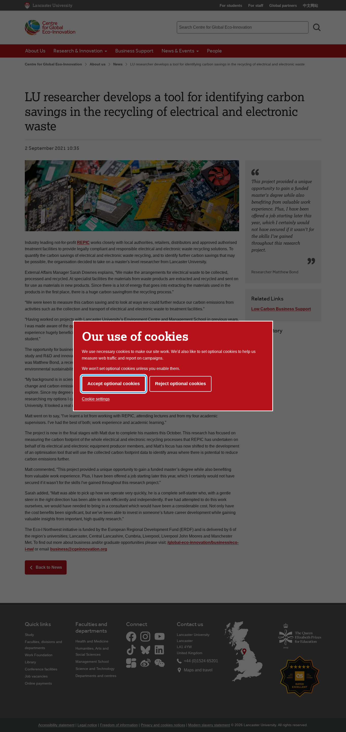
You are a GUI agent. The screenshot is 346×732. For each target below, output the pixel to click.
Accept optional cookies (113, 383)
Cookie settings (96, 399)
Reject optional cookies (180, 383)
